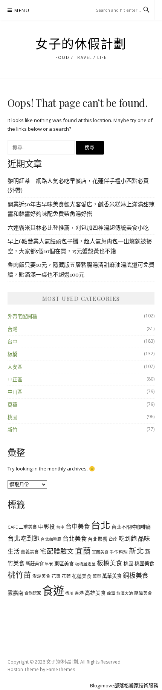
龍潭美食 (143, 593)
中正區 (15, 379)
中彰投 (46, 526)
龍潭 (111, 593)
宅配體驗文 (57, 550)
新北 (136, 551)
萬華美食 (112, 575)
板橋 (12, 354)
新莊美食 (35, 563)
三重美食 (28, 527)
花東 (56, 576)
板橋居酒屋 (85, 563)
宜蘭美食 (100, 552)
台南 (113, 539)
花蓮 (66, 576)
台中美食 (78, 526)
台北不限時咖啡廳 (131, 526)
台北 (100, 524)
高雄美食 (95, 592)
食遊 (53, 590)
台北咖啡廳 (51, 539)
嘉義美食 (30, 552)
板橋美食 (109, 562)
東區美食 (64, 563)
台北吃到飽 (24, 538)
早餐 (49, 563)
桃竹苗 (19, 574)
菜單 (97, 576)
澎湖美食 (41, 576)
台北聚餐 (97, 538)
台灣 (12, 329)
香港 (79, 593)
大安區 (15, 367)
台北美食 (75, 538)
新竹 (12, 429)
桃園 (12, 417)
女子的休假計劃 (81, 44)
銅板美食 (135, 575)
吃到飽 (128, 538)
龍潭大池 (124, 593)
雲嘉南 (15, 592)
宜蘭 (83, 550)
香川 (69, 593)
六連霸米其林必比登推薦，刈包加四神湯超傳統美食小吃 (78, 227)
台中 (12, 341)
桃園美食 (144, 563)
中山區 (15, 391)
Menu (21, 10)
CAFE (13, 527)
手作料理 (119, 552)
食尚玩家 (32, 593)
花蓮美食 (82, 575)
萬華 (12, 404)
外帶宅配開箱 (22, 316)
